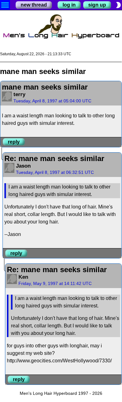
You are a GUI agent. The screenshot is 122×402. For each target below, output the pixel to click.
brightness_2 (118, 5)
